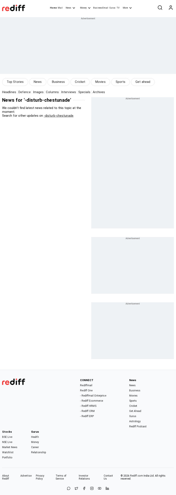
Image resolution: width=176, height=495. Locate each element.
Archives (99, 92)
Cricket (80, 82)
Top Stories (15, 82)
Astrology (135, 421)
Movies (100, 82)
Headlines (9, 92)
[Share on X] (76, 489)
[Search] (160, 7)
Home (53, 7)
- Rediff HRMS (88, 405)
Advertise (26, 475)
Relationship (38, 452)
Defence (24, 92)
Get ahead (142, 82)
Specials (84, 92)
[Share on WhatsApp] (68, 489)
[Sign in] (170, 7)
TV (118, 7)
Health (35, 436)
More (125, 7)
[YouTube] (99, 489)
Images (38, 92)
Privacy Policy (40, 477)
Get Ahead (135, 411)
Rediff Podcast (138, 426)
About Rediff (5, 477)
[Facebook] (84, 489)
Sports (121, 82)
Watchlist (8, 452)
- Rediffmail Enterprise (93, 395)
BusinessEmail (100, 7)
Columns (52, 92)
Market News (9, 447)
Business (58, 82)
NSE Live (7, 442)
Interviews (68, 92)
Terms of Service (61, 477)
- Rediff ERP (87, 416)
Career (35, 447)
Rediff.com (136, 475)
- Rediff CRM (87, 411)
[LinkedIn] (107, 489)
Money (83, 7)
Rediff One (86, 390)
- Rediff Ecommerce (91, 400)
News (68, 7)
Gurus (112, 7)
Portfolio (7, 457)
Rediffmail (86, 385)
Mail (60, 7)
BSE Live (7, 436)
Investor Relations (84, 477)
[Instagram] (92, 489)
